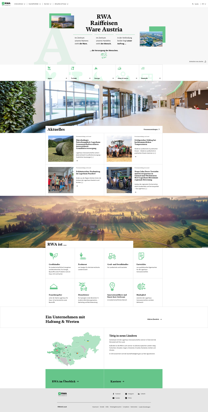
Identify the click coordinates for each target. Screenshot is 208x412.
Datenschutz (134, 407)
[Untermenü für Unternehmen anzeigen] (24, 4)
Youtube (117, 398)
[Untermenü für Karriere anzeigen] (50, 4)
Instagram (131, 394)
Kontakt (102, 407)
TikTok (130, 398)
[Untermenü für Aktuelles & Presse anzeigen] (67, 4)
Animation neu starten (196, 61)
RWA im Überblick (104, 317)
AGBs (107, 407)
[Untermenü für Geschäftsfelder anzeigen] (40, 4)
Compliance (126, 407)
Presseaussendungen (151, 129)
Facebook (117, 394)
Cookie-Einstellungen (144, 407)
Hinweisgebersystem (115, 407)
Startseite (7, 4)
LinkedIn (143, 394)
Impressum (95, 407)
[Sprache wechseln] (205, 4)
